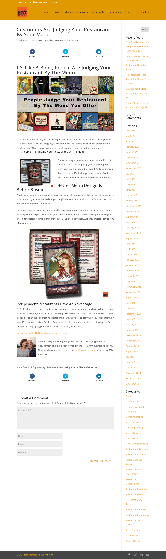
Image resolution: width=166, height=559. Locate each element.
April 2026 (130, 141)
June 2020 (130, 319)
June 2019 (130, 362)
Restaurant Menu (134, 494)
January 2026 (132, 152)
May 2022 (130, 281)
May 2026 (130, 136)
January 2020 (132, 330)
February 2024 (132, 227)
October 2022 (132, 270)
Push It (145, 12)
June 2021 (130, 303)
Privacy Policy (46, 554)
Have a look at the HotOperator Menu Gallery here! (42, 333)
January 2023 (132, 265)
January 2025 (132, 200)
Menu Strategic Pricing (137, 443)
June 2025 (130, 179)
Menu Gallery (99, 12)
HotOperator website (84, 350)
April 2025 (130, 189)
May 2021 (130, 308)
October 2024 (132, 211)
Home (46, 12)
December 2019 (133, 335)
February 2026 (132, 146)
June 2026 (130, 130)
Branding (20, 40)
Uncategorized (60, 40)
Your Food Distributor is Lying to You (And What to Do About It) (137, 46)
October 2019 (132, 346)
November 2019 (133, 340)
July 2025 (130, 173)
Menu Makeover (133, 433)
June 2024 (130, 222)
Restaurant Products (136, 509)
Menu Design (31, 40)
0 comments (74, 40)
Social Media (132, 535)
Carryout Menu (133, 401)
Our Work (82, 12)
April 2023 (130, 249)
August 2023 (132, 238)
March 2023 (131, 254)
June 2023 (130, 243)
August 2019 (132, 351)
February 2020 (132, 324)
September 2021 (133, 292)
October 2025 (132, 162)
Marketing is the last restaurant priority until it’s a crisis (137, 93)
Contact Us (131, 12)
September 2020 (133, 313)
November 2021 (133, 286)
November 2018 (133, 378)
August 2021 (132, 297)
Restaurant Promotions (137, 515)
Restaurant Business (136, 454)
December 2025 (133, 157)
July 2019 (130, 356)
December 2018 (133, 373)
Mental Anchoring (134, 416)
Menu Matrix (132, 438)
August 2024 (132, 216)
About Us (115, 12)
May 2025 (130, 184)
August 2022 (132, 276)
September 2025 (133, 168)
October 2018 (132, 383)
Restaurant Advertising (137, 449)
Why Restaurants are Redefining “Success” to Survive (137, 79)
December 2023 (133, 233)
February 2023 (132, 259)
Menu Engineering (45, 40)
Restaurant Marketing (136, 489)
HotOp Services (62, 12)
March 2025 (131, 195)
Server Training (133, 530)
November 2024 (133, 206)
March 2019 (131, 367)
